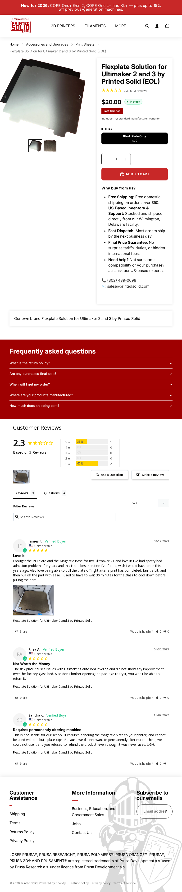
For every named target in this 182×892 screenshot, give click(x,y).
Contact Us (81, 832)
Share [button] (23, 632)
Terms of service (124, 883)
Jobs (76, 823)
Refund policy (80, 883)
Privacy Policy (22, 840)
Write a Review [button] (152, 475)
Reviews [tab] (21, 493)
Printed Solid (28, 883)
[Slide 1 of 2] (35, 146)
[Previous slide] (4, 98)
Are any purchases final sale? (32, 374)
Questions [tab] (52, 493)
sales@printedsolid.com (128, 286)
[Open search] (147, 26)
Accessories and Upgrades (47, 44)
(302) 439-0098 (121, 280)
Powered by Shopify (52, 883)
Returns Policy (22, 831)
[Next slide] (81, 98)
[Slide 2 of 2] (50, 146)
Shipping (17, 813)
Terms (14, 822)
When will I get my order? (29, 384)
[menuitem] (120, 26)
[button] (158, 632)
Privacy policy (101, 883)
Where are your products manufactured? (41, 395)
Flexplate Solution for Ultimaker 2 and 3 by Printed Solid (52, 620)
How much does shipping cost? (34, 406)
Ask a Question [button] (112, 475)
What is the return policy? (29, 363)
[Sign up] (165, 811)
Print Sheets (85, 44)
